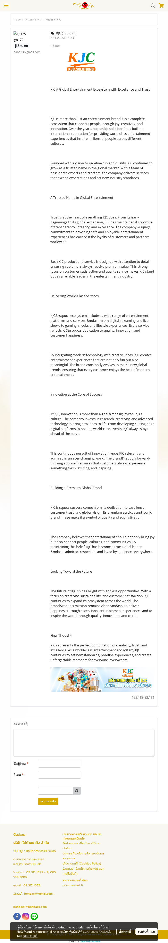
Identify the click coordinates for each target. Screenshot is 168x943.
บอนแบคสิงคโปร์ (72, 885)
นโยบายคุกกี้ (30, 936)
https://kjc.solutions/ (109, 128)
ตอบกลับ (49, 801)
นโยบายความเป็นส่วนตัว (97, 931)
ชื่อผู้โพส (21, 763)
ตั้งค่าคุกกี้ (125, 931)
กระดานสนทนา (25, 19)
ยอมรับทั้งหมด (146, 931)
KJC (58, 19)
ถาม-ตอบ (46, 19)
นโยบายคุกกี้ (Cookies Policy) (81, 863)
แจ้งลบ (55, 46)
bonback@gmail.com (38, 894)
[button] (152, 5)
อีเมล (19, 774)
